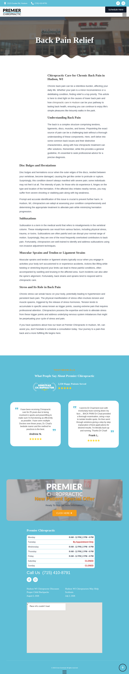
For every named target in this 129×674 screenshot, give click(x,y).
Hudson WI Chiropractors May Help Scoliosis (82, 590)
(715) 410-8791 (56, 572)
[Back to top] (122, 667)
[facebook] (118, 3)
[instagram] (123, 3)
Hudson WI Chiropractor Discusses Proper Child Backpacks (43, 590)
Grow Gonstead (61, 668)
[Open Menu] (124, 15)
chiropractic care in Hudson (66, 102)
